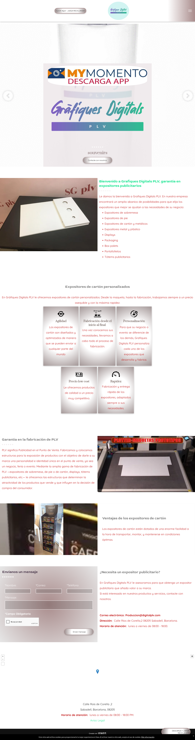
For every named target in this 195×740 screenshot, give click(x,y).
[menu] (190, 11)
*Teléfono (73, 585)
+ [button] (2, 656)
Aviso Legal (97, 720)
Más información (147, 737)
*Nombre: (10, 585)
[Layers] (192, 656)
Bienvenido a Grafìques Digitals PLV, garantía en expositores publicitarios (139, 183)
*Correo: (41, 585)
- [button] (2, 659)
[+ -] (97, 673)
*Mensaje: (11, 597)
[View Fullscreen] (2, 663)
